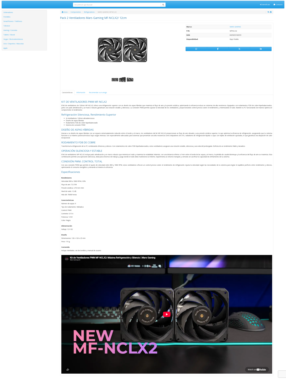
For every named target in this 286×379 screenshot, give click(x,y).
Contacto (279, 4)
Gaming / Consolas (10, 30)
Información (80, 92)
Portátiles (6, 17)
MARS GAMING (235, 27)
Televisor (6, 26)
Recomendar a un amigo (98, 92)
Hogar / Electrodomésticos (13, 39)
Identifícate (266, 4)
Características (67, 92)
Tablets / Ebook (9, 35)
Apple (5, 48)
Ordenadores (8, 12)
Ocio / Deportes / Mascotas (13, 44)
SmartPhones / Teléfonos (12, 21)
